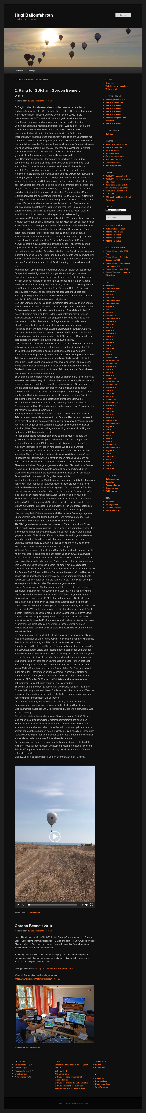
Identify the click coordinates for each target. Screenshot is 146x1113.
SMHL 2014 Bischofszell (116, 144)
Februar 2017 (111, 357)
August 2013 (111, 426)
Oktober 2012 (111, 444)
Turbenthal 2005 (112, 162)
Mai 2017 (109, 351)
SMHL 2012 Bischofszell (116, 190)
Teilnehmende (112, 89)
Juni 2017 (110, 348)
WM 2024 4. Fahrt (113, 108)
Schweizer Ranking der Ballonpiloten (71, 1082)
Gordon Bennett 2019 (33, 925)
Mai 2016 (109, 372)
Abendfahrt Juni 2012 (115, 159)
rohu (50, 100)
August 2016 (111, 366)
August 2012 (111, 450)
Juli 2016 (109, 369)
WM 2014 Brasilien (114, 147)
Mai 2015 (109, 396)
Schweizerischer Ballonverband (69, 1085)
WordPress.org (112, 510)
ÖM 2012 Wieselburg (115, 156)
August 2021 (111, 306)
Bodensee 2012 (112, 153)
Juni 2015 (110, 393)
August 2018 (111, 333)
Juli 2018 (109, 336)
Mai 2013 (109, 435)
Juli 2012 (109, 453)
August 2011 (111, 462)
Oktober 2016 (111, 363)
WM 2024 (124, 269)
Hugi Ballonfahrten (34, 15)
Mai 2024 (109, 294)
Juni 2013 (110, 432)
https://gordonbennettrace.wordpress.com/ (53, 968)
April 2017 (110, 354)
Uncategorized (112, 488)
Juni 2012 (110, 456)
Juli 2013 (109, 429)
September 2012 (113, 447)
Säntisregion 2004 (113, 165)
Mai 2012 (109, 459)
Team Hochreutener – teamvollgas (70, 1088)
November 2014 (112, 402)
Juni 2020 (110, 309)
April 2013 (110, 438)
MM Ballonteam (62, 1073)
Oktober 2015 (111, 384)
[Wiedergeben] (18, 904)
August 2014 (111, 405)
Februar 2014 (111, 420)
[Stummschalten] (86, 904)
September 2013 (113, 423)
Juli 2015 (109, 390)
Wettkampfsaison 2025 (115, 99)
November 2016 (112, 360)
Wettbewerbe (35, 912)
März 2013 (110, 441)
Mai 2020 (109, 312)
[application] (55, 837)
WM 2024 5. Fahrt (113, 105)
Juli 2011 (109, 465)
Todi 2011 (110, 193)
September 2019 (113, 318)
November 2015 (112, 381)
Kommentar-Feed (113, 507)
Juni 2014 (110, 411)
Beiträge (31, 70)
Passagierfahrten (113, 485)
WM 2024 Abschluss (114, 102)
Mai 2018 (109, 339)
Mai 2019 (109, 327)
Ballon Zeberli (61, 1070)
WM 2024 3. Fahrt (113, 111)
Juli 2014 (109, 408)
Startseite (19, 70)
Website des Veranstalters (117, 86)
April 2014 (110, 417)
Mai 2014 (109, 414)
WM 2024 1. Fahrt (113, 123)
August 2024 (111, 291)
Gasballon (110, 482)
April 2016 (110, 375)
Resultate (110, 83)
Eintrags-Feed (112, 504)
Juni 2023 (110, 297)
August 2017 (111, 342)
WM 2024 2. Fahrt (113, 114)
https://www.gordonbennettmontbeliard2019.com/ (37, 978)
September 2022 (113, 300)
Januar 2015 (111, 399)
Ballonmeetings (112, 479)
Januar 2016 (111, 378)
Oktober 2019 (111, 315)
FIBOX (98, 1064)
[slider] (52, 905)
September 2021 (113, 303)
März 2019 (110, 330)
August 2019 (111, 321)
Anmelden (110, 501)
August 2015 (111, 387)
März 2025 (110, 285)
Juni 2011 (110, 468)
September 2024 (113, 288)
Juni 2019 (110, 324)
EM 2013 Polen (112, 150)
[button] (55, 836)
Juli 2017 (109, 345)
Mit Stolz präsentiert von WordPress (73, 1103)
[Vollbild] (91, 904)
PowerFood (100, 1067)
